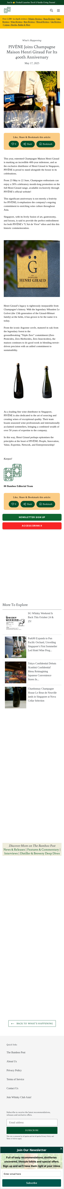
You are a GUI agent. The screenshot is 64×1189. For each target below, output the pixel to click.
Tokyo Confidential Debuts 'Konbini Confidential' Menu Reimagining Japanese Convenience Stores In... (42, 671)
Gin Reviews (56, 22)
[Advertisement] (32, 565)
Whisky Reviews (35, 19)
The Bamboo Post (16, 1052)
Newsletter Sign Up (32, 517)
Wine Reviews (16, 22)
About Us (12, 1061)
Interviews (11, 853)
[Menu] (58, 10)
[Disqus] (32, 900)
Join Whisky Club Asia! (19, 1097)
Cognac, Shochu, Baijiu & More (16, 25)
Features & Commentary (43, 849)
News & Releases (14, 849)
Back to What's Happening (34, 1023)
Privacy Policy (14, 1070)
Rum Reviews (49, 19)
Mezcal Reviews (42, 22)
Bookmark (47, 144)
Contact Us (12, 1088)
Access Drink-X (32, 525)
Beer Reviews (29, 22)
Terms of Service (15, 1079)
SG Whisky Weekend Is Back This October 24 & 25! (40, 617)
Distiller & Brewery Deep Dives (40, 853)
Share (29, 144)
